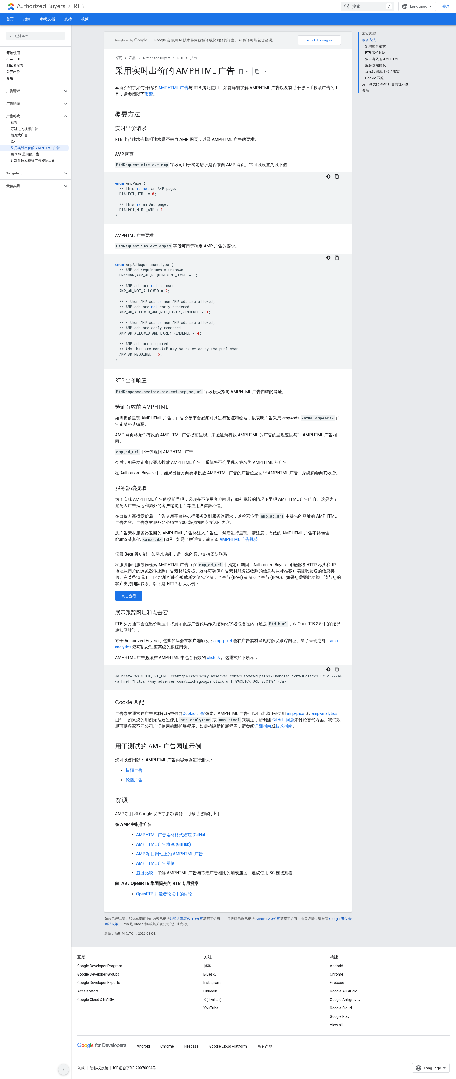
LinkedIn (210, 991)
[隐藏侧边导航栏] (63, 1069)
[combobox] (367, 6)
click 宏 (214, 657)
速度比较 (144, 872)
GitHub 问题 (283, 719)
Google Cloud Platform (228, 1046)
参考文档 (47, 19)
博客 (207, 966)
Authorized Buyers (41, 6)
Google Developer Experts (98, 983)
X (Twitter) (212, 999)
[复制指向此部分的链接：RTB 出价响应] (152, 381)
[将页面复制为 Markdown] (257, 71)
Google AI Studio (343, 991)
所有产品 (265, 1046)
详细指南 (262, 726)
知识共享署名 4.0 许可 (186, 919)
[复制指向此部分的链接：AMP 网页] (139, 154)
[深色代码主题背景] (328, 176)
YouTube (210, 1008)
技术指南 (284, 726)
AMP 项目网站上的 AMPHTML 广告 (169, 853)
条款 (81, 1068)
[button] (31, 91)
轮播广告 (134, 779)
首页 (10, 19)
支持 (68, 19)
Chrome (336, 974)
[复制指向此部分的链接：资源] (133, 801)
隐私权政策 (99, 1068)
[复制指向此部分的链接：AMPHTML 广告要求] (159, 235)
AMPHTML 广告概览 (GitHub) (163, 844)
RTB (79, 6)
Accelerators (88, 991)
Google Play (339, 1016)
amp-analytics (325, 713)
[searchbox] (35, 36)
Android (336, 966)
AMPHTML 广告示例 (155, 863)
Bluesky (209, 974)
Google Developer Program (99, 966)
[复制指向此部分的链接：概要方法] (145, 115)
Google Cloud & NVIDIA (96, 999)
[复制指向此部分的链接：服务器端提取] (152, 488)
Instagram (212, 983)
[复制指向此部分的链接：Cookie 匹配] (149, 703)
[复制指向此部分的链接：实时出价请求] (152, 129)
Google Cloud (341, 1008)
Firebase (337, 983)
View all (336, 1025)
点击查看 (128, 596)
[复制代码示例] (336, 176)
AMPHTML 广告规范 (239, 539)
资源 (149, 94)
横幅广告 (134, 770)
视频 (85, 19)
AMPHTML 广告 (173, 87)
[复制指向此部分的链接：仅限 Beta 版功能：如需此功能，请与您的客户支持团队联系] (232, 554)
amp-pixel (222, 640)
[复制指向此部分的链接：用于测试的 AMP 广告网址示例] (206, 747)
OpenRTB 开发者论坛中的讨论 (164, 893)
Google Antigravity (345, 999)
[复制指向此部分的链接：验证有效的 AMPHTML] (173, 407)
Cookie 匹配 (194, 713)
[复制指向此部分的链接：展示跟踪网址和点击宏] (173, 613)
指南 (27, 19)
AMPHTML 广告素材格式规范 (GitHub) (172, 834)
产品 (132, 58)
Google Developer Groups (98, 974)
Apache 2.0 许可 (267, 919)
